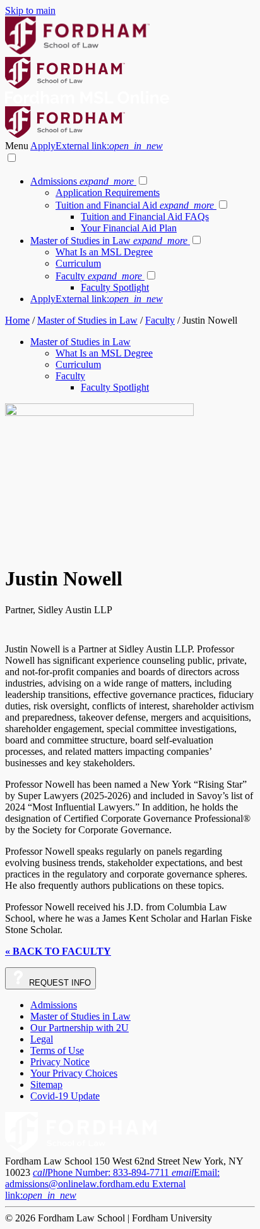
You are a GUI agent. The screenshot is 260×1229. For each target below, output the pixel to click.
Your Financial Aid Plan (129, 228)
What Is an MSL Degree (104, 252)
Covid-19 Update (65, 1096)
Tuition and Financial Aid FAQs (145, 216)
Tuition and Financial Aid (135, 205)
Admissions (82, 181)
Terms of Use (57, 1050)
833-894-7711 (102, 1172)
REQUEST (59, 982)
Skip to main (30, 10)
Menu (17, 145)
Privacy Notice (60, 1061)
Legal (41, 1039)
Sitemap (46, 1084)
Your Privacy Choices (73, 1073)
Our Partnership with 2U (79, 1027)
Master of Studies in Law (108, 240)
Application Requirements (108, 192)
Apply (96, 145)
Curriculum (78, 263)
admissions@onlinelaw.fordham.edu (112, 1184)
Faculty (99, 276)
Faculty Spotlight (115, 287)
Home (17, 320)
